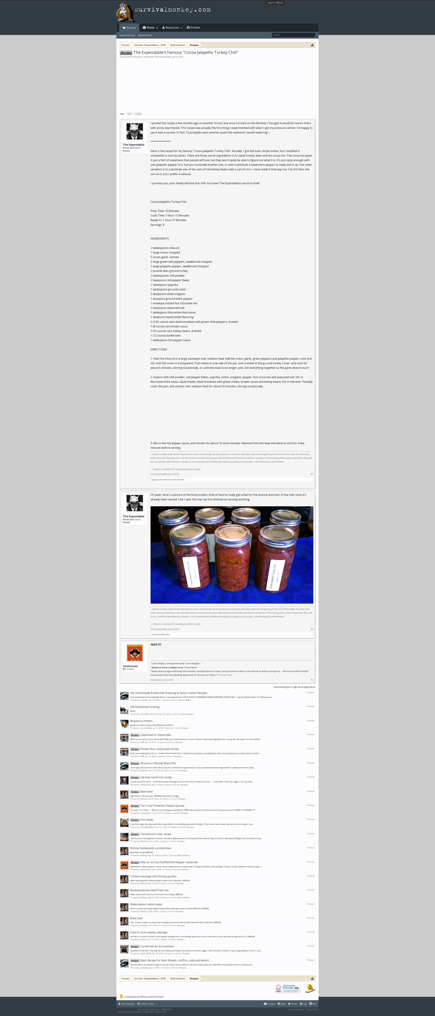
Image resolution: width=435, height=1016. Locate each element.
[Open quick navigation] (312, 45)
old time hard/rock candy (151, 777)
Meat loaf (136, 918)
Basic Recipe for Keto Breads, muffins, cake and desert (170, 960)
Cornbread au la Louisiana (152, 946)
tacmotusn (172, 479)
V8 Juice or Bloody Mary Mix (153, 763)
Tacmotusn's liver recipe (151, 834)
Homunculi (146, 784)
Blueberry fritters (141, 721)
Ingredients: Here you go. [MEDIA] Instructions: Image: (154, 796)
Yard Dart (145, 714)
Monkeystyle (128, 1003)
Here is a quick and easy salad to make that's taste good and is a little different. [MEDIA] (169, 908)
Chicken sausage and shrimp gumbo (153, 876)
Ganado (144, 700)
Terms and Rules (295, 1009)
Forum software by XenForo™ (142, 1012)
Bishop (144, 798)
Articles (195, 27)
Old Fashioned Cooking (145, 707)
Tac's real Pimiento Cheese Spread (157, 806)
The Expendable (163, 56)
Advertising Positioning (148, 1009)
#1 (312, 474)
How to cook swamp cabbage (148, 932)
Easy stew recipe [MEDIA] (141, 852)
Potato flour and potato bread (155, 749)
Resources (172, 27)
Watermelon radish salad (146, 904)
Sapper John (157, 479)
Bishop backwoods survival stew (150, 848)
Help (282, 1003)
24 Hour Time (147, 1003)
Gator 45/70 (146, 953)
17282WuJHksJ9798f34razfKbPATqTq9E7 (144, 996)
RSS (314, 1003)
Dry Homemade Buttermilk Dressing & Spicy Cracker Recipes (168, 693)
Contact (271, 1003)
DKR (142, 742)
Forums (131, 28)
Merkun (144, 841)
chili (129, 113)
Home (294, 1003)
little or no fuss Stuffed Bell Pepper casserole (164, 862)
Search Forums (127, 35)
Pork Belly (142, 820)
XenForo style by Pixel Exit (181, 1012)
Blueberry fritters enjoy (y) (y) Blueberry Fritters (152, 725)
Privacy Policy (311, 1009)
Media (150, 27)
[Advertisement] (217, 84)
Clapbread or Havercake (151, 735)
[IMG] (132, 711)
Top (304, 1003)
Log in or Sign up (275, 2)
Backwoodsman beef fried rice (149, 890)
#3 (312, 679)
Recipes (138, 56)
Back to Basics (184, 700)
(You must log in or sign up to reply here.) (294, 686)
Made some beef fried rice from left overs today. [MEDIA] (156, 894)
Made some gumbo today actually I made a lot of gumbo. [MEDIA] (160, 880)
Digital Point (167, 1009)
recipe (138, 113)
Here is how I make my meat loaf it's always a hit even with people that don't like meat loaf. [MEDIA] (175, 922)
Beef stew (142, 791)
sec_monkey (146, 728)
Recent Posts (145, 35)
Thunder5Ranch (148, 827)
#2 (312, 629)
